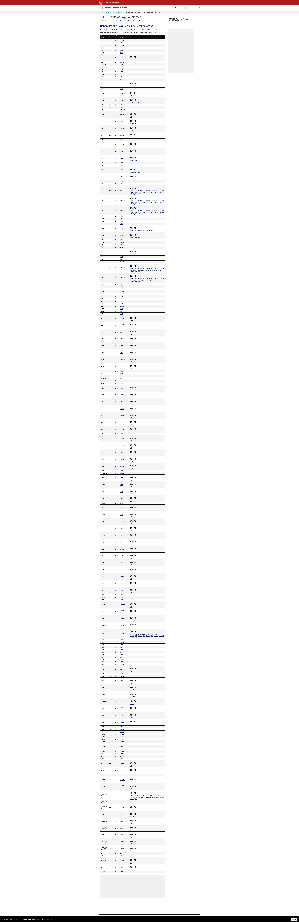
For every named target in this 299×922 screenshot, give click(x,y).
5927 (121, 259)
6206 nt (122, 306)
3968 (121, 223)
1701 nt (122, 633)
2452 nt (122, 128)
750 (139, 635)
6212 (121, 756)
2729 (121, 69)
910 (152, 230)
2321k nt (122, 521)
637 (157, 192)
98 (136, 102)
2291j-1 (122, 452)
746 (131, 635)
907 (144, 230)
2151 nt (122, 318)
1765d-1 (122, 107)
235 (133, 172)
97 (134, 102)
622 (131, 192)
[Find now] (199, 8)
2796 (121, 563)
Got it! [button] (294, 919)
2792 (121, 491)
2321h (121, 583)
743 (156, 634)
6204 (121, 754)
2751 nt (122, 807)
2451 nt (122, 135)
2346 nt (122, 549)
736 (145, 634)
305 (121, 814)
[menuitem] (147, 8)
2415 (121, 503)
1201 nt (122, 170)
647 (133, 194)
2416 (121, 597)
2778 (121, 715)
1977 (121, 84)
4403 (121, 50)
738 (148, 634)
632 (149, 192)
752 (141, 635)
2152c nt (122, 359)
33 (130, 86)
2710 (121, 67)
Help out (180, 8)
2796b (121, 835)
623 (133, 192)
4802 (121, 311)
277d (121, 88)
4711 (121, 759)
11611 (121, 105)
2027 (121, 674)
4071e (121, 744)
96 (132, 102)
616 (157, 191)
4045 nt (122, 741)
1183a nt (122, 93)
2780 (121, 498)
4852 (121, 74)
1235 (139, 172)
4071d (121, 736)
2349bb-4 (122, 604)
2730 (121, 181)
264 (136, 172)
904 (133, 254)
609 (149, 191)
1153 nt (122, 618)
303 (121, 694)
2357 (121, 644)
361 (133, 703)
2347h (121, 535)
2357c (121, 652)
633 (152, 192)
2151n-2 (122, 332)
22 (130, 179)
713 (132, 634)
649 (136, 194)
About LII (147, 8)
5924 (121, 256)
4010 (121, 235)
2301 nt (122, 438)
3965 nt (122, 219)
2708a (121, 216)
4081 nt (122, 240)
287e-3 (122, 296)
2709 (121, 64)
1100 (131, 390)
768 (162, 635)
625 (139, 192)
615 (155, 191)
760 (152, 635)
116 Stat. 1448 (142, 30)
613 (152, 191)
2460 (121, 121)
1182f (121, 165)
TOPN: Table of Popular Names (112, 12)
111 (133, 690)
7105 (121, 388)
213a (131, 95)
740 (151, 634)
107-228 (102, 30)
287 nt (121, 301)
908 (147, 230)
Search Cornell (197, 3)
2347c (121, 542)
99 (138, 102)
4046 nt (122, 734)
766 (160, 635)
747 (133, 635)
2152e (121, 422)
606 (141, 191)
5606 (121, 802)
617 (160, 191)
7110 (121, 383)
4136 (121, 228)
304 (121, 688)
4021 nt (122, 729)
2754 (121, 484)
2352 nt (122, 415)
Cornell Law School (111, 2)
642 (160, 192)
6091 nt (122, 114)
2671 (121, 57)
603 (133, 191)
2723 (121, 163)
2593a (121, 471)
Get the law (153, 8)
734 (143, 634)
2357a (121, 647)
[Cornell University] (101, 2)
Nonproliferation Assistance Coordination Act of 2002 (129, 26)
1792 (131, 724)
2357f (121, 659)
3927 (121, 308)
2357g (121, 662)
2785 (121, 508)
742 (153, 634)
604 (136, 191)
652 (139, 194)
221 (131, 172)
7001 (121, 52)
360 (131, 703)
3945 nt (122, 775)
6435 (121, 376)
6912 (121, 313)
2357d (121, 654)
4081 (121, 245)
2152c (121, 366)
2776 (121, 514)
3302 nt (122, 600)
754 (144, 635)
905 (139, 230)
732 (140, 634)
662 (131, 123)
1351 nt (122, 177)
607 (144, 191)
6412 (121, 381)
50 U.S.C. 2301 (151, 30)
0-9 (101, 20)
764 (157, 635)
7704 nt (122, 722)
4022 (121, 286)
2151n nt (122, 339)
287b (121, 299)
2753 (121, 821)
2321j (121, 569)
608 (147, 191)
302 (121, 77)
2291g (121, 770)
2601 (121, 184)
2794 (121, 478)
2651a (121, 210)
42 (130, 102)
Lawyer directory (161, 8)
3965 (121, 221)
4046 (121, 739)
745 (161, 634)
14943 (121, 100)
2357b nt (122, 872)
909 (149, 230)
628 (144, 192)
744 (131, 327)
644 (162, 192)
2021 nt (122, 664)
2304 (121, 346)
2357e (121, 657)
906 (141, 230)
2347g (121, 528)
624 (136, 192)
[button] (199, 7)
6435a (121, 373)
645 (131, 194)
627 (141, 192)
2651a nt (122, 190)
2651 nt (122, 40)
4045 (121, 746)
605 (139, 191)
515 (131, 116)
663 (133, 123)
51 (130, 59)
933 (121, 79)
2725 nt (122, 731)
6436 (121, 371)
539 (131, 480)
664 (136, 123)
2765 (121, 556)
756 (147, 635)
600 (131, 137)
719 (135, 634)
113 (135, 690)
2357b (121, 649)
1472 (121, 304)
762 (155, 635)
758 (149, 635)
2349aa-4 (122, 576)
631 (147, 192)
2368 (121, 640)
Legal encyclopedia (171, 8)
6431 (121, 378)
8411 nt (122, 261)
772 (133, 637)
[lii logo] (116, 8)
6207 (121, 853)
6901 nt (122, 856)
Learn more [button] (50, 919)
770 (131, 637)
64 (132, 130)
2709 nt (122, 62)
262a (121, 749)
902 (133, 230)
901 (131, 230)
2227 (121, 669)
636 (155, 192)
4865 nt (122, 473)
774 (136, 637)
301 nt (121, 701)
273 (131, 320)
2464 (121, 151)
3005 (121, 140)
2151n (121, 352)
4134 (121, 252)
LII (101, 12)
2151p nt (122, 867)
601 (131, 191)
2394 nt (122, 763)
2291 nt (122, 408)
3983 (121, 284)
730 (137, 634)
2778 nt (122, 681)
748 (136, 635)
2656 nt (122, 848)
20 (130, 690)
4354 (121, 72)
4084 (121, 247)
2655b (121, 727)
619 (162, 191)
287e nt (122, 48)
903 (136, 230)
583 (131, 851)
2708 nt (122, 434)
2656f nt (122, 110)
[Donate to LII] (185, 7)
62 (130, 130)
